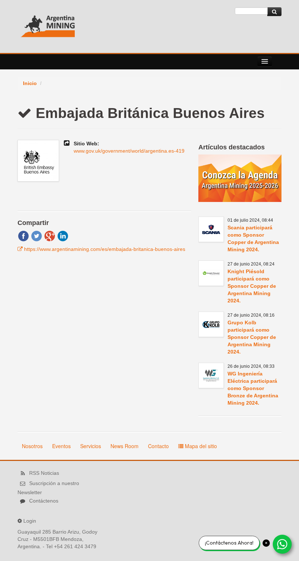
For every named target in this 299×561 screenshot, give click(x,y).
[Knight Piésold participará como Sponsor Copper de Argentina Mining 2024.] (211, 273)
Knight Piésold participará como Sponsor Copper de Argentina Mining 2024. (252, 286)
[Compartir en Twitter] (36, 235)
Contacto (158, 446)
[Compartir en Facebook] (23, 235)
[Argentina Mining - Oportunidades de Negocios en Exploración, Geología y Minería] (48, 23)
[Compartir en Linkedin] (63, 235)
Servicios (90, 446)
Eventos (61, 446)
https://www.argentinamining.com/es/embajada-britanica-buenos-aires (104, 249)
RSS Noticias (44, 473)
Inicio (30, 83)
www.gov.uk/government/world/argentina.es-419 (129, 151)
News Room (124, 446)
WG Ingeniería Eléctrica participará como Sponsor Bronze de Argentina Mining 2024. (253, 388)
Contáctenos (43, 501)
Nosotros (32, 446)
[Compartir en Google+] (49, 235)
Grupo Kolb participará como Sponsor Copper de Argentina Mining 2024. (252, 337)
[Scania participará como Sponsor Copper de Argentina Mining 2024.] (211, 229)
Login (29, 521)
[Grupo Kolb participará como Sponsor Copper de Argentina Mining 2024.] (211, 324)
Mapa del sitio (200, 446)
